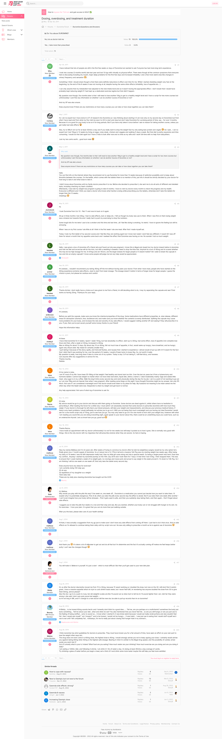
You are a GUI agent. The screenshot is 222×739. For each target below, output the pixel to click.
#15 (178, 519)
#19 (178, 606)
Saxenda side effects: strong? (61, 686)
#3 (178, 147)
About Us (117, 724)
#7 (178, 287)
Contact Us (176, 724)
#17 (178, 562)
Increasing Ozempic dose (59, 699)
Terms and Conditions (130, 724)
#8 (178, 309)
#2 (178, 115)
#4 (178, 204)
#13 (178, 447)
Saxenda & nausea (56, 692)
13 (56, 59)
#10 (178, 369)
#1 (178, 65)
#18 (178, 584)
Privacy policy (155, 724)
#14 (178, 488)
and (69, 622)
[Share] (175, 65)
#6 (178, 266)
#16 (178, 541)
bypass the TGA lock (61, 12)
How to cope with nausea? (60, 672)
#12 (178, 425)
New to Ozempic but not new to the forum (66, 679)
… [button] (52, 59)
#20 (177, 630)
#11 (178, 398)
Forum (110, 724)
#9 (178, 335)
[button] (5, 3)
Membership (165, 724)
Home (105, 724)
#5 (178, 244)
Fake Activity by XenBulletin (111, 729)
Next (61, 59)
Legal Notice (144, 724)
